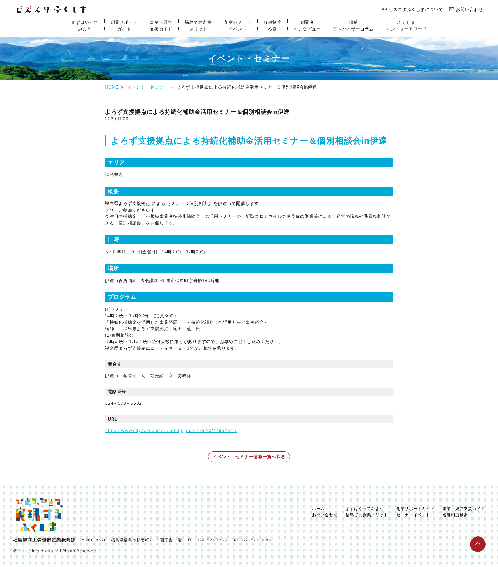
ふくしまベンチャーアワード (406, 26)
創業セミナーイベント (237, 26)
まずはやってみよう (85, 26)
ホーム (318, 508)
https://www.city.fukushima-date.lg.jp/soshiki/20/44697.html (171, 430)
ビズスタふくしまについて (416, 9)
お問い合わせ (469, 9)
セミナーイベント (413, 514)
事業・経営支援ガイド (161, 26)
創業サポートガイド (124, 26)
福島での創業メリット (198, 26)
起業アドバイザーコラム (353, 26)
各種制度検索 (272, 26)
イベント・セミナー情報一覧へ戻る (249, 456)
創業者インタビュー (307, 26)
